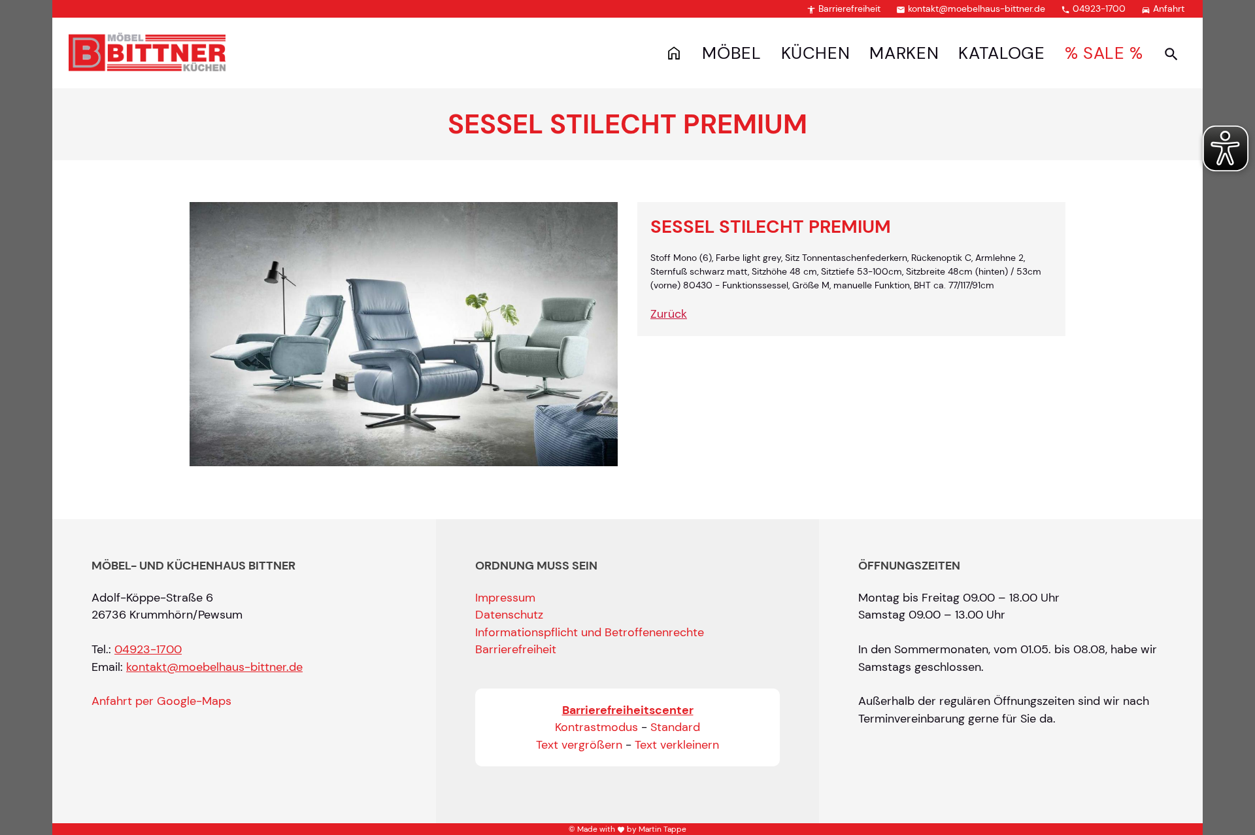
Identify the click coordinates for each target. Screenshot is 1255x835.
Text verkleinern (677, 745)
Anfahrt (1162, 8)
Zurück (668, 314)
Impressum (505, 597)
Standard (675, 727)
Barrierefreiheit (843, 8)
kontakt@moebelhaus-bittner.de (970, 8)
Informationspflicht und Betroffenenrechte (589, 632)
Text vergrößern (579, 745)
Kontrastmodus (596, 727)
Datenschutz (509, 614)
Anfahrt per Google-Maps (161, 701)
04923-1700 (1093, 8)
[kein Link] (1171, 53)
